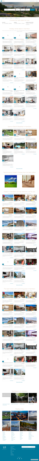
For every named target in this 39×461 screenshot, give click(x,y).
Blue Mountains (13, 437)
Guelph (4, 438)
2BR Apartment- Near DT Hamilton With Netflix (31, 90)
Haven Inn (4, 201)
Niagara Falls (13, 434)
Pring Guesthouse (28, 252)
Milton (12, 436)
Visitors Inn (15, 201)
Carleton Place (13, 439)
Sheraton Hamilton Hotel (29, 214)
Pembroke (4, 434)
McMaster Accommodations (6, 136)
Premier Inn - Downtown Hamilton (18, 252)
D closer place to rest (28, 149)
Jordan (3, 435)
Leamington (12, 435)
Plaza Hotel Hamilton (28, 265)
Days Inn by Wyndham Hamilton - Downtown (8, 252)
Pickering (12, 433)
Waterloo (30, 433)
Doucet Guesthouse (28, 136)
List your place (12, 446)
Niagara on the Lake (31, 436)
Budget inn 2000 (4, 149)
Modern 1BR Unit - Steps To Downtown (7, 116)
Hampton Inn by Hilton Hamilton (18, 278)
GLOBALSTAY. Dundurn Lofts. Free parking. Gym (8, 90)
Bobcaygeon (4, 437)
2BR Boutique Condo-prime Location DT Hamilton (32, 103)
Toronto (4, 433)
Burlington (4, 436)
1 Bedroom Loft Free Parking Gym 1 (30, 77)
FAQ (11, 450)
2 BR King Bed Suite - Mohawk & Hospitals (19, 116)
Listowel (12, 438)
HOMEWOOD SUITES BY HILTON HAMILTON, (8, 265)
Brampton (30, 434)
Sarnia (21, 437)
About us (12, 447)
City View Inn (27, 324)
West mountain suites (16, 149)
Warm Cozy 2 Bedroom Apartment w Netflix (19, 90)
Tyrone (21, 436)
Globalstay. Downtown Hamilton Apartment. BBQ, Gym (20, 265)
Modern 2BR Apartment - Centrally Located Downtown (9, 77)
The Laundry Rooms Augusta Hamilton (30, 201)
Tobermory (21, 433)
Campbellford (4, 439)
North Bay (30, 437)
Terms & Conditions (13, 449)
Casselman (4, 440)
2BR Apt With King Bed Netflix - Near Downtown (8, 103)
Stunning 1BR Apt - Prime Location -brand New (19, 103)
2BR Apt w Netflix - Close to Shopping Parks (19, 77)
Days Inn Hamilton (16, 136)
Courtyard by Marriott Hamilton (18, 214)
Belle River (30, 439)
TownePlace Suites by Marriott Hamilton (7, 214)
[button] (17, 458)
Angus (21, 439)
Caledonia (21, 438)
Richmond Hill (30, 435)
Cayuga (12, 440)
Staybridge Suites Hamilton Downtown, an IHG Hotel (20, 324)
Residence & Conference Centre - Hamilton (8, 324)
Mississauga (21, 435)
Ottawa (21, 434)
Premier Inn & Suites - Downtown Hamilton (8, 278)
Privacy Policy (12, 448)
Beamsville (30, 438)
